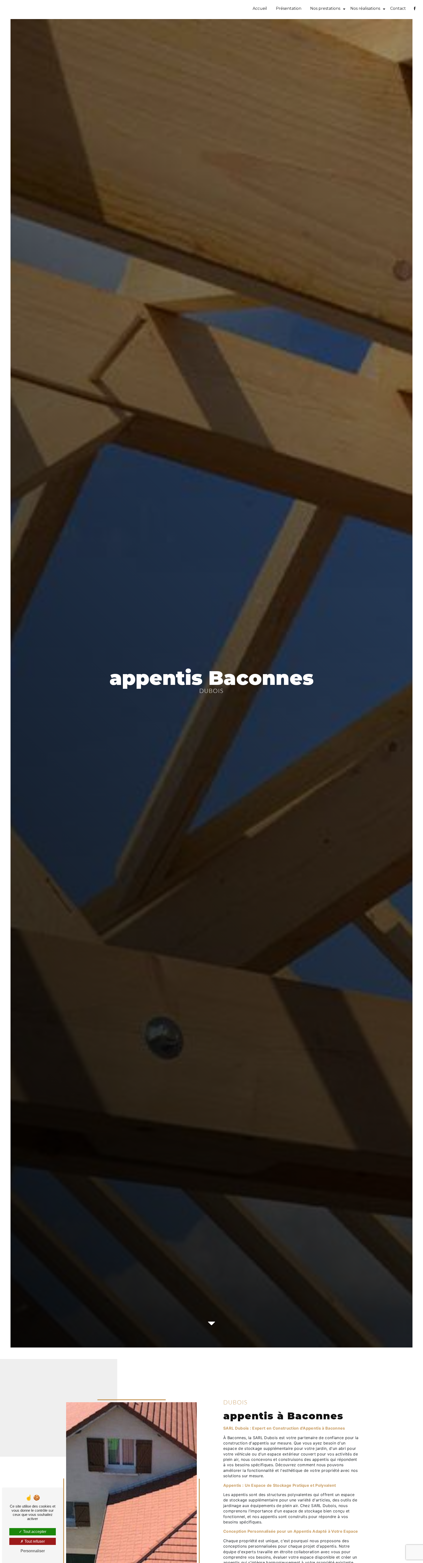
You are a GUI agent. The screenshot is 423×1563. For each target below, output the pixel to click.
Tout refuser (34, 1541)
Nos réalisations (365, 8)
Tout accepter (34, 1532)
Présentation (288, 8)
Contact (398, 8)
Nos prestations (325, 8)
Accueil (260, 8)
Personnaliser (33, 1551)
